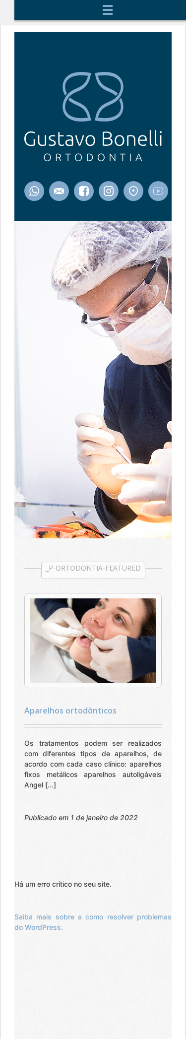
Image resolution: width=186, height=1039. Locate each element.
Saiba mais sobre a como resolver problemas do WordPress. (93, 921)
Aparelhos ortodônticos (70, 710)
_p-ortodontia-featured (93, 568)
